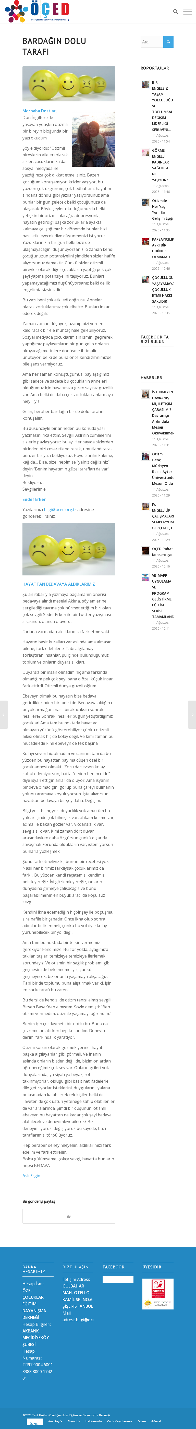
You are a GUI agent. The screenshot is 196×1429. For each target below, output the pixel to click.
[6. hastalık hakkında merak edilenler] (4, 715)
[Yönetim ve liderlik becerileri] (192, 715)
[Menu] (185, 11)
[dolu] (68, 83)
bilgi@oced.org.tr (60, 509)
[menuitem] (173, 11)
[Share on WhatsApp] (69, 1216)
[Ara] (173, 11)
